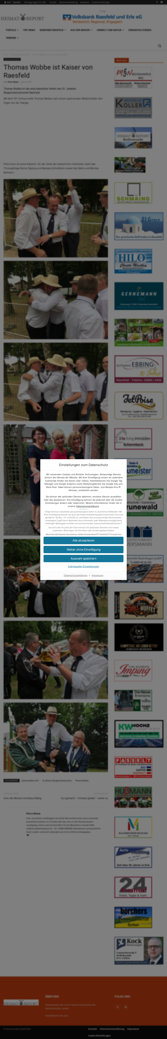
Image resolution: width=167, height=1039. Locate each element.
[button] (83, 558)
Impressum (97, 575)
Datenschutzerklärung (87, 506)
